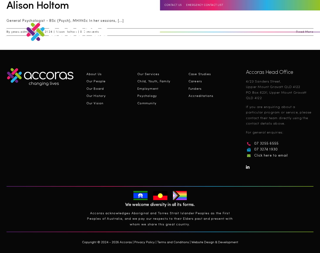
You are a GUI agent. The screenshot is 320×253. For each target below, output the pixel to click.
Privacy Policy (144, 242)
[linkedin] (300, 24)
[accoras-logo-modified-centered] (40, 69)
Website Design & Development (214, 242)
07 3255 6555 (266, 143)
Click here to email (271, 155)
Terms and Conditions (173, 242)
